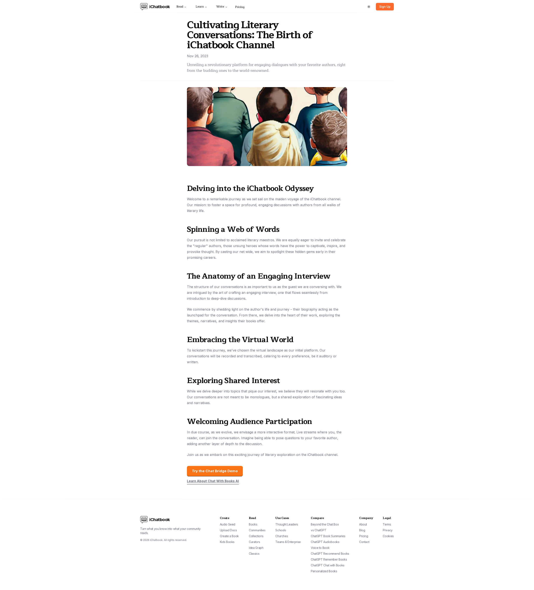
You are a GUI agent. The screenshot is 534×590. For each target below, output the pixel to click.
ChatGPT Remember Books (329, 559)
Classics (254, 553)
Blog (362, 530)
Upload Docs (228, 530)
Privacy (388, 530)
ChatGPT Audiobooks (325, 542)
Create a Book (229, 536)
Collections (256, 536)
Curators (254, 542)
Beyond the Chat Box (325, 524)
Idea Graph (256, 547)
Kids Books (227, 542)
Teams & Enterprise (288, 542)
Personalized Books (324, 571)
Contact (364, 542)
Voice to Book (320, 547)
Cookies (388, 536)
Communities (257, 530)
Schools (280, 530)
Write (220, 6)
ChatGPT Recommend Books (330, 553)
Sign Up (384, 6)
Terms (387, 524)
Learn (200, 6)
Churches (281, 536)
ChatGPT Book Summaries (328, 536)
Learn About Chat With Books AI (213, 481)
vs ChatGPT (318, 530)
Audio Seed (228, 524)
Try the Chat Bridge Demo (215, 471)
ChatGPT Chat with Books (327, 565)
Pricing (239, 7)
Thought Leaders (286, 524)
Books (253, 524)
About (363, 524)
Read (179, 6)
